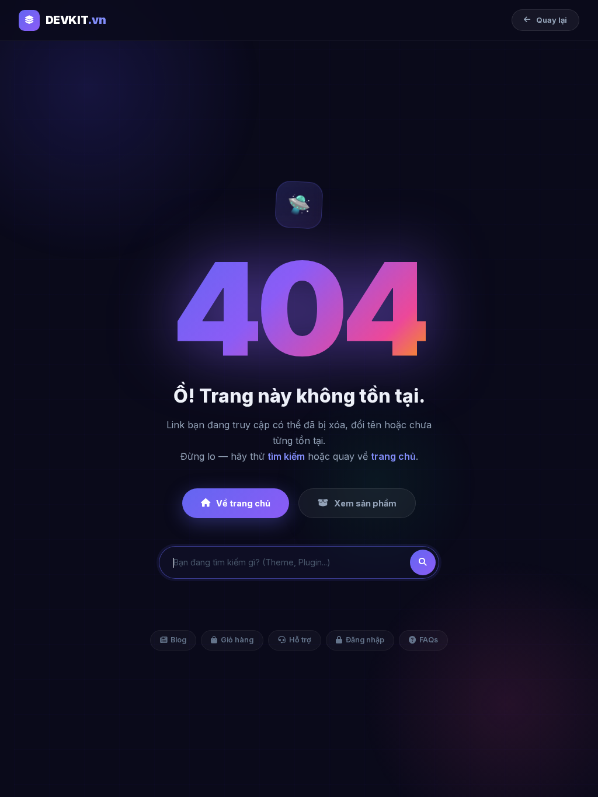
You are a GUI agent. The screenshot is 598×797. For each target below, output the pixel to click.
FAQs (428, 639)
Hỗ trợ (300, 639)
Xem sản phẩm (365, 503)
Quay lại (551, 20)
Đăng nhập (365, 639)
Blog (178, 639)
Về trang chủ (243, 503)
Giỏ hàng (237, 639)
